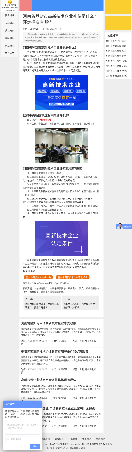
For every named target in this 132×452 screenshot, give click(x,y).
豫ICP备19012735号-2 (57, 448)
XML (82, 448)
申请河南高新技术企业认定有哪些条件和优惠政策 (54, 351)
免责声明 (86, 439)
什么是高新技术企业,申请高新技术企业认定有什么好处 (58, 408)
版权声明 (100, 439)
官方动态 (9, 53)
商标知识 (9, 38)
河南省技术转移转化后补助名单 (118, 71)
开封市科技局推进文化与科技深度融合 (118, 56)
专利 (82, 341)
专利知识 (9, 23)
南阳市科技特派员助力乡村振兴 (118, 66)
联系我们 (45, 439)
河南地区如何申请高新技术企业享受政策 (48, 323)
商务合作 (72, 439)
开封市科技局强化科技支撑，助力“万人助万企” (118, 61)
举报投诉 (59, 439)
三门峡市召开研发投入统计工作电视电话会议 (118, 76)
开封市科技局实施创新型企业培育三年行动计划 (118, 51)
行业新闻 (9, 46)
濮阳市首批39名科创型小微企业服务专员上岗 (118, 41)
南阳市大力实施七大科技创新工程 (118, 46)
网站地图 (74, 448)
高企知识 (9, 15)
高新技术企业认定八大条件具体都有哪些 (48, 380)
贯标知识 (9, 30)
